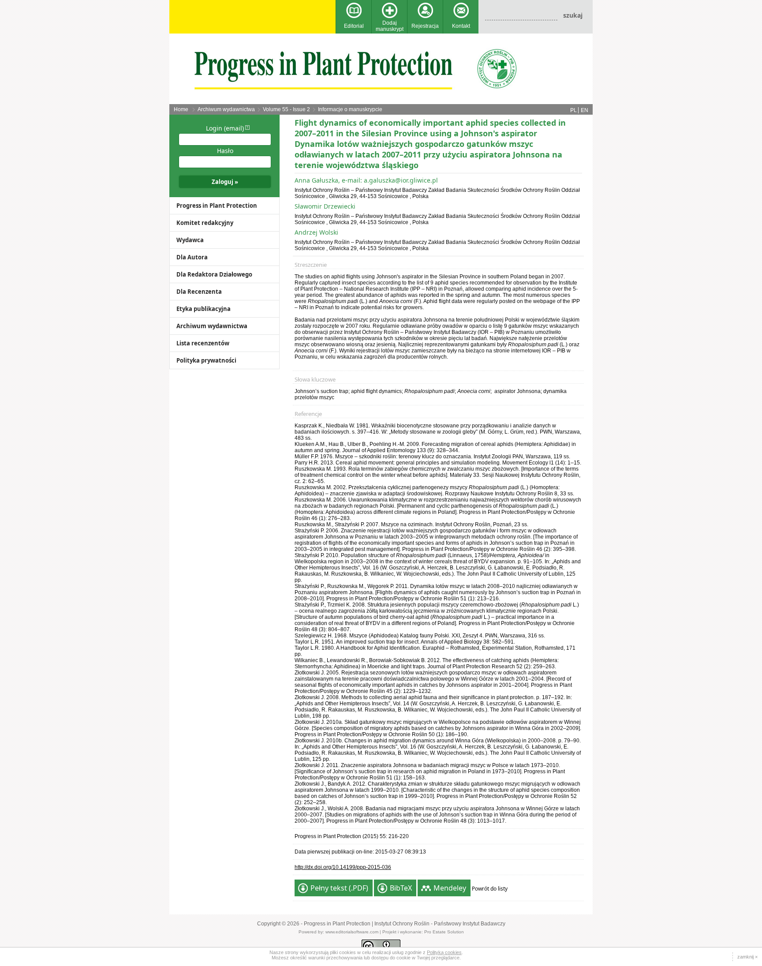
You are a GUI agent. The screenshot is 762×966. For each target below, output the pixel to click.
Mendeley (449, 888)
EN (584, 110)
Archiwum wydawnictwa (226, 109)
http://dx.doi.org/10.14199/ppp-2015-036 (343, 867)
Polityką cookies (444, 952)
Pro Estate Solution (444, 931)
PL (573, 110)
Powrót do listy (490, 888)
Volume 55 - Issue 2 (286, 109)
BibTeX (401, 888)
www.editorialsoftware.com (351, 931)
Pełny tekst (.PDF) (339, 888)
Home (181, 109)
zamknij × (747, 956)
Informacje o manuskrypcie (350, 109)
